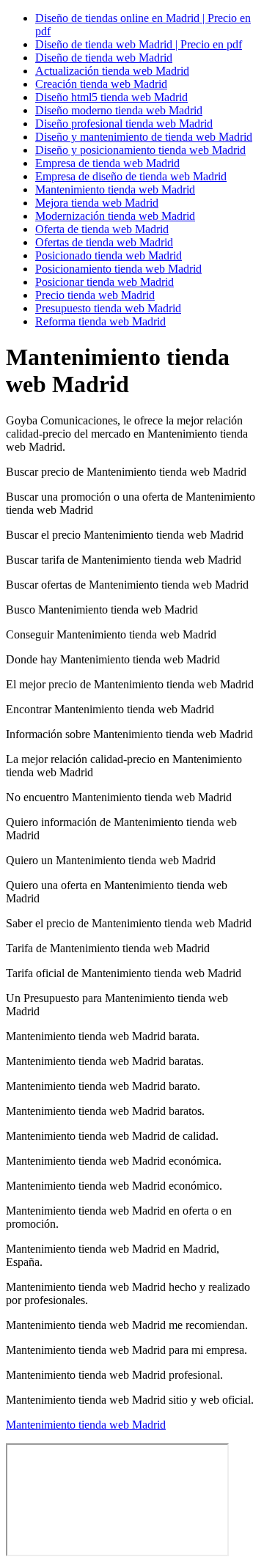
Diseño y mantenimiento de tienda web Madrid (143, 136)
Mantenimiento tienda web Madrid (115, 189)
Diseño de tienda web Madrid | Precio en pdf (138, 44)
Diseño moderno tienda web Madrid (118, 110)
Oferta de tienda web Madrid (102, 229)
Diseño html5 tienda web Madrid (111, 97)
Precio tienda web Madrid (95, 295)
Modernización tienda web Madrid (115, 216)
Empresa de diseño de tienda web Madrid (131, 176)
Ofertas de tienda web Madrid (104, 242)
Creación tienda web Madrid (101, 84)
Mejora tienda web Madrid (96, 202)
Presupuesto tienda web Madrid (108, 308)
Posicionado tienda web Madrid (108, 255)
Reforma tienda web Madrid (100, 321)
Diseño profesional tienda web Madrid (124, 123)
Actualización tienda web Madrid (112, 71)
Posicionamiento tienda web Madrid (118, 268)
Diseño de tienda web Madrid (103, 57)
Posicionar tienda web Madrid (104, 282)
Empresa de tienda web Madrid (107, 163)
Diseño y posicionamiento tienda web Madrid (140, 150)
